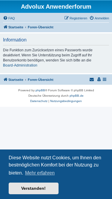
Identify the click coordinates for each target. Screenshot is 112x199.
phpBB (40, 90)
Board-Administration (20, 65)
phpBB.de (77, 95)
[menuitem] (9, 18)
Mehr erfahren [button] (40, 172)
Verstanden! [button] (33, 188)
